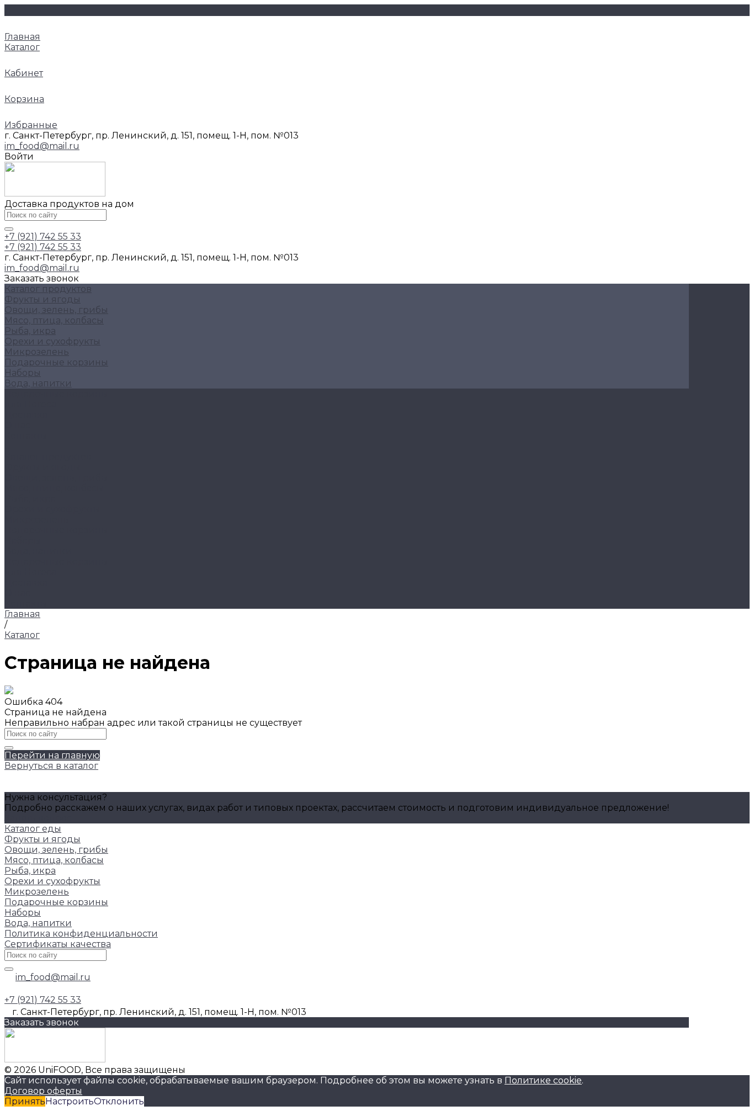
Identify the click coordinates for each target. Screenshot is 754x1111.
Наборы (22, 373)
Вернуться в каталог (51, 766)
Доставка (25, 582)
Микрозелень (36, 352)
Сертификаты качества (57, 944)
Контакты (25, 603)
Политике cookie (543, 1080)
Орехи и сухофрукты (52, 341)
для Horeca (30, 572)
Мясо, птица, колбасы (54, 320)
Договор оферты (43, 1091)
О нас (17, 593)
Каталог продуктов (48, 456)
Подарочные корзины (56, 362)
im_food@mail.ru (41, 146)
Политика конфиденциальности (81, 933)
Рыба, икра (30, 331)
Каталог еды (32, 828)
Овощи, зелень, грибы (56, 310)
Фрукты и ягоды (42, 299)
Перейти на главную (52, 755)
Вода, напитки (38, 383)
